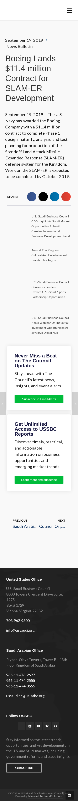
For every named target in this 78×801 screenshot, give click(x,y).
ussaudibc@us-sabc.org (25, 695)
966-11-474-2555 (20, 680)
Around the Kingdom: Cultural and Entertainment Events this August (49, 255)
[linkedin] (30, 726)
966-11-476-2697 (20, 675)
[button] (31, 196)
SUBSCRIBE (24, 767)
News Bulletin (19, 46)
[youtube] (38, 726)
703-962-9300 (18, 620)
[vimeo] (47, 726)
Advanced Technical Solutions (45, 796)
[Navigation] (69, 10)
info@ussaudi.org (20, 630)
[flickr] (55, 726)
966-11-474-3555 (20, 686)
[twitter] (21, 726)
